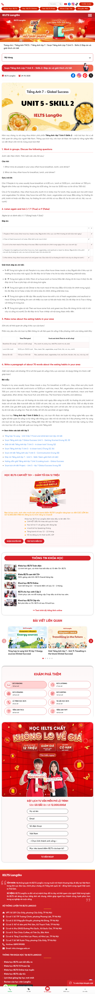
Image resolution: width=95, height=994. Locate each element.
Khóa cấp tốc (66, 9)
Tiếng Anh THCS (22, 45)
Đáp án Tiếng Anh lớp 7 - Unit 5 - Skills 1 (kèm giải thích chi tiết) (31, 457)
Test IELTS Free (48, 9)
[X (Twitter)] (91, 75)
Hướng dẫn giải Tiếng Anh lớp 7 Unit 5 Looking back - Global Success (34, 461)
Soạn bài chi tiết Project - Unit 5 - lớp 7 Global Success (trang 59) (33, 465)
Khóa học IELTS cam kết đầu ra (18, 962)
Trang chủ (8, 45)
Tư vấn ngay (47, 857)
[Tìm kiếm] (60, 4)
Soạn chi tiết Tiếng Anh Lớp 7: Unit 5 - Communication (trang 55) (32, 453)
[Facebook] (69, 4)
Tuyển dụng (86, 4)
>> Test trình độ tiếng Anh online (47, 610)
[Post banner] (47, 30)
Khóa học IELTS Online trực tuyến (19, 970)
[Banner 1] (45, 794)
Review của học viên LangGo (17, 982)
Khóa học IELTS (10, 9)
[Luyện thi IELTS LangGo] (47, 875)
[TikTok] (76, 4)
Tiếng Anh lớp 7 (38, 45)
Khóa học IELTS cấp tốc (15, 974)
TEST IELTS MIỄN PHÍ (34, 541)
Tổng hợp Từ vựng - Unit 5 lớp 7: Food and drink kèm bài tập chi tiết (33, 436)
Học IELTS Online (29, 9)
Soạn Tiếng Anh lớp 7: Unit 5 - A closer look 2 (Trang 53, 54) (29, 449)
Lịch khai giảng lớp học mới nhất (19, 978)
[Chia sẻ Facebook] (73, 75)
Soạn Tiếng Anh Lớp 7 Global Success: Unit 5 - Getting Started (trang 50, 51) (37, 440)
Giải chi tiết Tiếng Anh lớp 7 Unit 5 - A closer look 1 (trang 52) (30, 444)
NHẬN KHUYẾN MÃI (14, 541)
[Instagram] (72, 4)
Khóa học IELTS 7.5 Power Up (17, 966)
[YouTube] (65, 4)
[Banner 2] (48, 794)
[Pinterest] (85, 75)
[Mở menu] (90, 15)
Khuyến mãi (83, 9)
